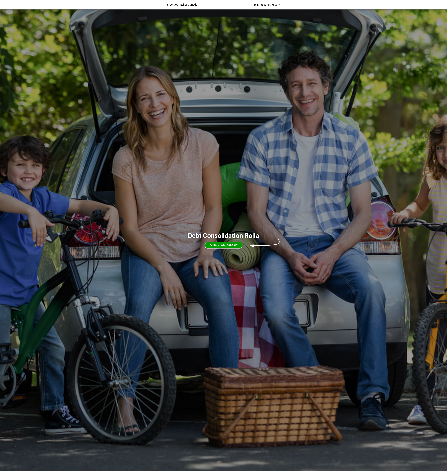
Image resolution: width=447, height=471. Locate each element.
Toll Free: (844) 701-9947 (267, 4)
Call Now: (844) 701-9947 (224, 245)
